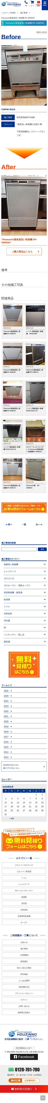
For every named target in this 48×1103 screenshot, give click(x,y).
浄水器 (7, 620)
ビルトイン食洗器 (24, 871)
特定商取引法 (24, 987)
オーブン (24, 922)
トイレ (7, 606)
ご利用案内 (24, 955)
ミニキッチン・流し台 (14, 635)
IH (5, 627)
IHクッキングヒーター (24, 891)
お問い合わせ (24, 1006)
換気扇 (7, 642)
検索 (42, 549)
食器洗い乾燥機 (11, 564)
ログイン (24, 1000)
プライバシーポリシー (24, 993)
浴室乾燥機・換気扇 (13, 592)
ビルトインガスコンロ (24, 865)
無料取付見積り (24, 1012)
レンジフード (10, 571)
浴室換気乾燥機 (24, 916)
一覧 (24, 524)
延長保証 (24, 961)
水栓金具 (8, 613)
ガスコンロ (9, 578)
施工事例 (23, 13)
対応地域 (24, 974)
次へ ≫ (39, 524)
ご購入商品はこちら (22, 251)
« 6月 (12, 818)
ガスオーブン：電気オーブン (17, 585)
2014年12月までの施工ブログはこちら (11, 766)
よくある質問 (24, 981)
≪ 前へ (9, 524)
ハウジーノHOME (8, 13)
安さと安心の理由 (24, 968)
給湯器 (7, 599)
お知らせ (24, 942)
